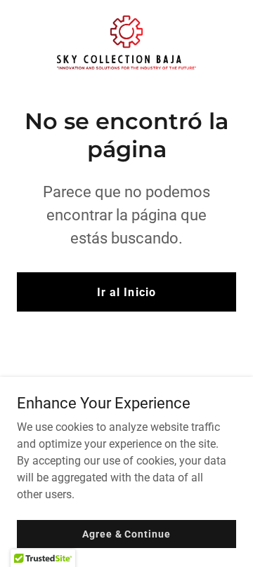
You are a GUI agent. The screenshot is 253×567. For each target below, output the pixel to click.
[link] (126, 42)
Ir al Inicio (126, 292)
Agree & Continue (126, 533)
